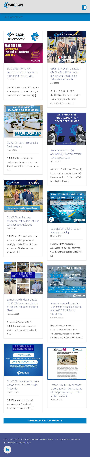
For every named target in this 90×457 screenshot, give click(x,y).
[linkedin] (7, 449)
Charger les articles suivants (45, 420)
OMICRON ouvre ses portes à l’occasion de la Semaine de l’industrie (23, 385)
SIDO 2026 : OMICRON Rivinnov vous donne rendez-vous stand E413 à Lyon (23, 72)
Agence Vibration (24, 442)
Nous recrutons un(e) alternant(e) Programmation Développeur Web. (66, 154)
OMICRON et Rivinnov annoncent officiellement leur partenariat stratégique (23, 221)
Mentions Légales (46, 439)
